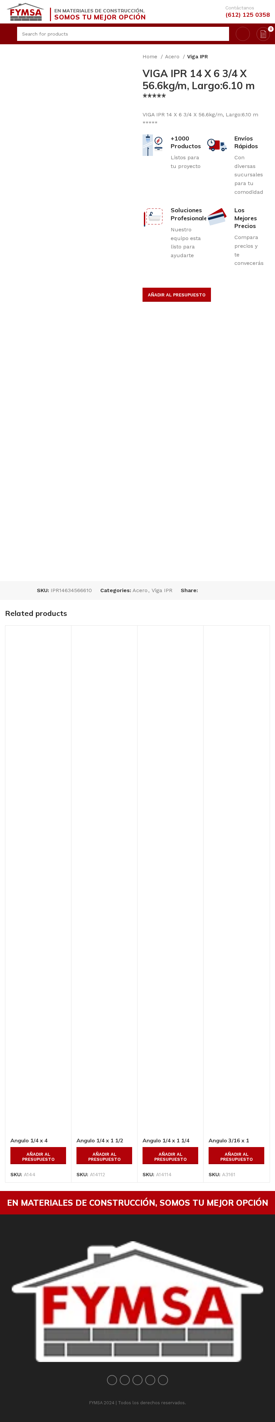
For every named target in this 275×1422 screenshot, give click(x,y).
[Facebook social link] (203, 590)
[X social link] (211, 590)
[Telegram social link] (234, 590)
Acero (173, 57)
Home (151, 57)
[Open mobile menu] (8, 34)
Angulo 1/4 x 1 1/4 (166, 1140)
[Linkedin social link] (226, 590)
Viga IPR (197, 57)
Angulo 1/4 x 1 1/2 (99, 1140)
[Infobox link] (242, 12)
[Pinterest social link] (219, 590)
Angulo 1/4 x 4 (29, 1140)
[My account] (242, 34)
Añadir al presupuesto (177, 294)
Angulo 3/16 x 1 (229, 1140)
